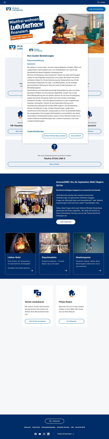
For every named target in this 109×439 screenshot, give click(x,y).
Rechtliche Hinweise (63, 427)
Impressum (27, 427)
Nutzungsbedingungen (48, 427)
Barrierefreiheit (80, 427)
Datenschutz (36, 427)
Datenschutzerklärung (35, 60)
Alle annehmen (76, 136)
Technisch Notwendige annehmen (55, 136)
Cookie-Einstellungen (35, 131)
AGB (72, 427)
